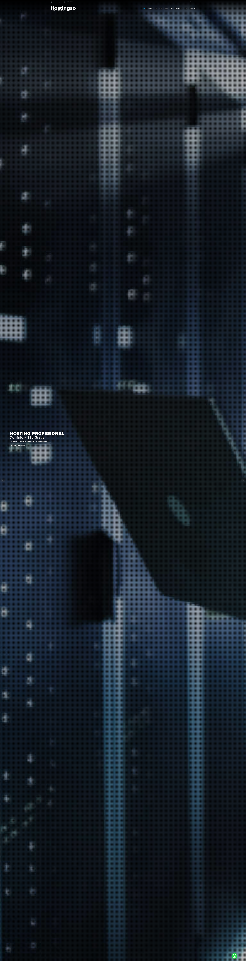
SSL (186, 9)
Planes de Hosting (18, 445)
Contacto (192, 2)
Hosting (159, 9)
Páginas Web (169, 9)
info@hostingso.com (57, 2)
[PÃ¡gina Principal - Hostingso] (63, 8)
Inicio (143, 9)
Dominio (150, 9)
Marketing (178, 9)
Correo (192, 9)
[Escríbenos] (234, 955)
